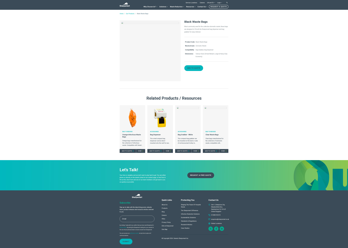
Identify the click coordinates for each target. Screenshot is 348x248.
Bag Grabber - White (185, 135)
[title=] (125, 5)
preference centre (134, 233)
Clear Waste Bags (212, 135)
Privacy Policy (123, 227)
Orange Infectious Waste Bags (131, 136)
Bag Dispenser (155, 135)
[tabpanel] (150, 50)
